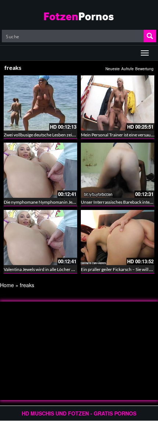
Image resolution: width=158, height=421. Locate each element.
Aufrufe (127, 68)
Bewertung (144, 68)
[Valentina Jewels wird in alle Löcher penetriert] (40, 237)
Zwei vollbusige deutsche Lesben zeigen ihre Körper (53, 135)
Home (7, 285)
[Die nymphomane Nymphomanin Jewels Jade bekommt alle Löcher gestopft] (40, 170)
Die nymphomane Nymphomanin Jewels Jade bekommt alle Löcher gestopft (76, 202)
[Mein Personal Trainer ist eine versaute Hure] (117, 103)
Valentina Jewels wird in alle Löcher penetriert (47, 269)
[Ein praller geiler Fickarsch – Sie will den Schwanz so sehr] (117, 237)
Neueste (112, 68)
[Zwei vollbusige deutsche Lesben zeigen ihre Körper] (40, 103)
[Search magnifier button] (150, 36)
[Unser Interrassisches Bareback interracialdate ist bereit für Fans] (117, 170)
